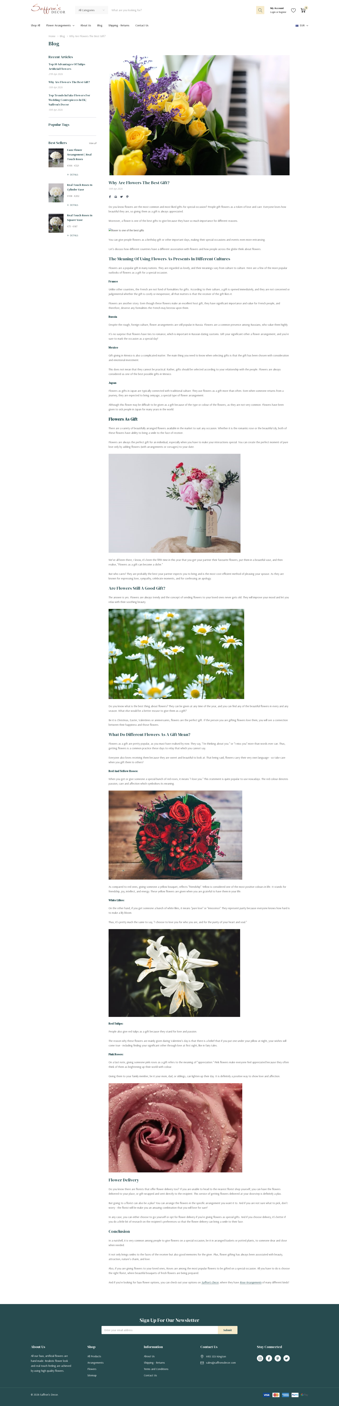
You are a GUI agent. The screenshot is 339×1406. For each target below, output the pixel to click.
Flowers (91, 1369)
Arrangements (95, 1362)
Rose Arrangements (250, 1282)
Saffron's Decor (210, 1282)
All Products (94, 1356)
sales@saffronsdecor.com (221, 1362)
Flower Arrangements (58, 25)
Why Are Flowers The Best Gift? (69, 82)
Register (282, 12)
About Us (149, 1356)
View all (92, 143)
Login (273, 12)
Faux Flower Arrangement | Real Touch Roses (79, 154)
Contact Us (150, 1375)
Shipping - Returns (154, 1362)
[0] (303, 10)
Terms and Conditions (156, 1369)
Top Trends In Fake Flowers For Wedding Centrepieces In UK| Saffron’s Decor (69, 99)
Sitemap (92, 1375)
